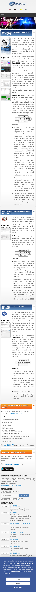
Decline (18, 583)
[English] (9, 10)
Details (20, 499)
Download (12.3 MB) (23, 363)
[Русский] (26, 10)
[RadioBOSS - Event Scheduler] (6, 78)
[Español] (21, 10)
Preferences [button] (7, 573)
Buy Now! (23, 121)
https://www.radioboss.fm (17, 413)
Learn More (23, 117)
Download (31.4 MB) (23, 119)
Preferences (18, 587)
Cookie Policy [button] (24, 569)
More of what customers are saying (11, 485)
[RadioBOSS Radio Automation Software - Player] (6, 66)
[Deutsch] (15, 10)
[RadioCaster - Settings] (6, 337)
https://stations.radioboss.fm (13, 464)
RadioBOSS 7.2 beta (16, 532)
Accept (18, 579)
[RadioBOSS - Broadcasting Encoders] (6, 86)
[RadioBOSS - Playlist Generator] (6, 94)
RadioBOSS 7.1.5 (15, 553)
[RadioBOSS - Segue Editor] (6, 100)
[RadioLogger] (6, 233)
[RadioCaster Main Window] (6, 328)
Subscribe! (23, 495)
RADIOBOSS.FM (9, 445)
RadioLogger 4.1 (15, 539)
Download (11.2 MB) (23, 253)
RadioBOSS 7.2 (14, 513)
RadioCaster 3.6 (15, 546)
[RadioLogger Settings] (6, 240)
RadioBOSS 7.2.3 (15, 506)
